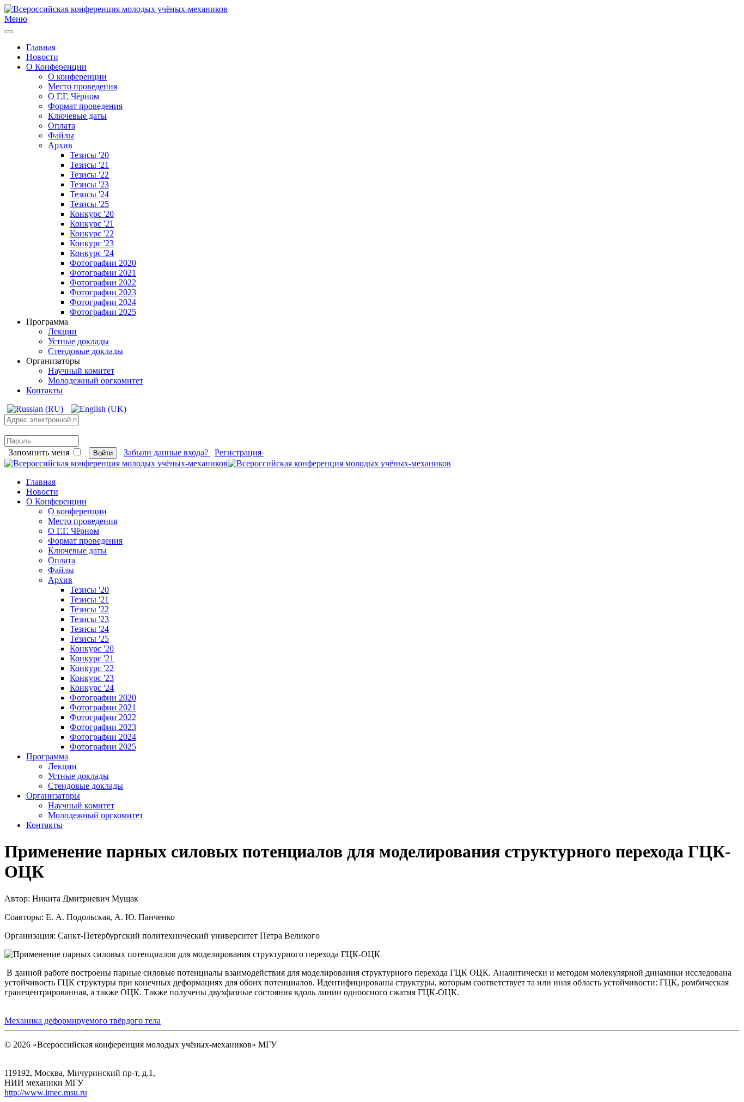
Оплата (61, 125)
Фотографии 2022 (103, 282)
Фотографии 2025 (103, 311)
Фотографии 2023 (103, 292)
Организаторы (53, 795)
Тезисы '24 (89, 194)
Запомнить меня (39, 452)
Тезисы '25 (89, 204)
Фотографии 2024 (103, 302)
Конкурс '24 (92, 253)
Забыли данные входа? (167, 452)
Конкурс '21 (92, 223)
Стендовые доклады (85, 351)
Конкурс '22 (92, 233)
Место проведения (82, 86)
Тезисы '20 (89, 155)
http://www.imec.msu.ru (45, 1092)
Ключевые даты (77, 115)
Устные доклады (78, 341)
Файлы (61, 135)
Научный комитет (81, 370)
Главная (41, 47)
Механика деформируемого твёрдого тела (82, 1020)
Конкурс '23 (92, 243)
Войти (103, 453)
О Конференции (56, 66)
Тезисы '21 (89, 164)
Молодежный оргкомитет (95, 380)
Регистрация (239, 452)
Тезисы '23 (89, 184)
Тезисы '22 (89, 174)
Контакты (44, 390)
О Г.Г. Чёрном (73, 96)
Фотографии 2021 (103, 272)
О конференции (77, 76)
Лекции (62, 331)
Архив (60, 145)
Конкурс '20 (92, 213)
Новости (42, 57)
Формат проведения (85, 106)
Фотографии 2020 (103, 262)
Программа (47, 756)
